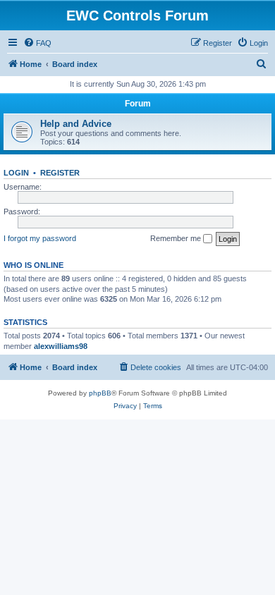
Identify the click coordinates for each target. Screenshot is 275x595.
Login (16, 172)
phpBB (100, 393)
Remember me (176, 238)
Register (60, 172)
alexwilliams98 (60, 346)
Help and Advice (75, 123)
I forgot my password (40, 238)
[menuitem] (37, 43)
